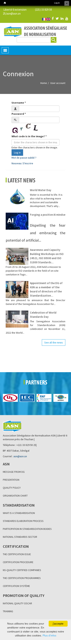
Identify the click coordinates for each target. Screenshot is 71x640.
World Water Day (40, 190)
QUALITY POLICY (12, 487)
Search (53, 40)
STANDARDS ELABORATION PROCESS (23, 521)
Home (43, 83)
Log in (57, 3)
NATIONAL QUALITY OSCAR (17, 603)
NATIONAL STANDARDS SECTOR (20, 536)
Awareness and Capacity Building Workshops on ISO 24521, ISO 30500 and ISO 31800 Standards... (46, 256)
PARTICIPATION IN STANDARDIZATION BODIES (27, 529)
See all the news (53, 342)
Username (19, 102)
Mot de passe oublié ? (24, 157)
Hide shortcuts (66, 3)
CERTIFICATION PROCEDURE (18, 562)
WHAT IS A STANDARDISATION (19, 513)
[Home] (5, 3)
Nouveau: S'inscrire (22, 163)
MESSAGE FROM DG (14, 471)
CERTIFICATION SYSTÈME (16, 586)
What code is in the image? (29, 136)
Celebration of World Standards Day (43, 314)
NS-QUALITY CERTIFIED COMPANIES (22, 570)
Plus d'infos (49, 635)
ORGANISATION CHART (15, 495)
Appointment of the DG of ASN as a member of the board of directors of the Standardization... (46, 289)
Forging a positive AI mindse (47, 214)
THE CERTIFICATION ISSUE (17, 554)
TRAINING (8, 611)
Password (19, 113)
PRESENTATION (11, 479)
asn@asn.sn (13, 13)
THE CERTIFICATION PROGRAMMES (22, 578)
